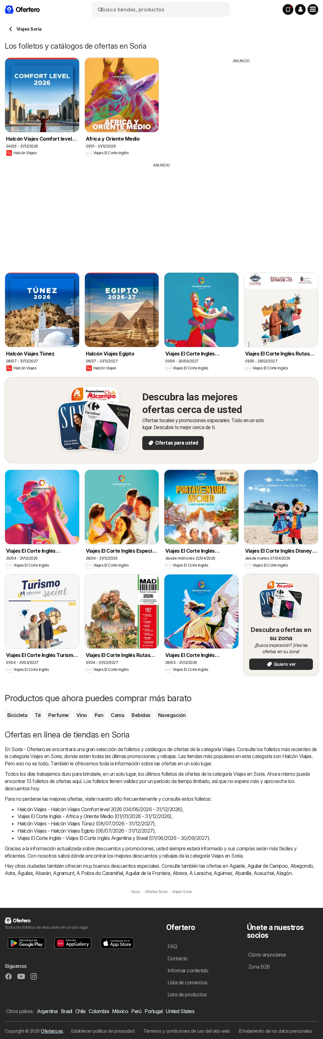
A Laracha (200, 873)
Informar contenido (187, 970)
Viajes (228, 749)
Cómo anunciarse (267, 954)
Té (38, 715)
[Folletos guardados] (288, 9)
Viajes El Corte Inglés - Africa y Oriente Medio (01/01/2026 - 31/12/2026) (94, 816)
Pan (99, 715)
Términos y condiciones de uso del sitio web (186, 1031)
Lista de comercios (187, 982)
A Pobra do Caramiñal (99, 873)
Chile (80, 1011)
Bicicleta (17, 715)
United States (180, 1011)
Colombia (99, 1011)
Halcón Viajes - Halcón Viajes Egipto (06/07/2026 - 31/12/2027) (86, 831)
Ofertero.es (52, 1031)
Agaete (237, 866)
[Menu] (313, 9)
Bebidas (141, 715)
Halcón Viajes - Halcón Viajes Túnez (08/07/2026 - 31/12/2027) (86, 823)
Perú (136, 1011)
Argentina (47, 1011)
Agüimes (223, 873)
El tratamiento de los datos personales (275, 1031)
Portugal (153, 1011)
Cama (117, 715)
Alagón (283, 873)
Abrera (180, 873)
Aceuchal (264, 873)
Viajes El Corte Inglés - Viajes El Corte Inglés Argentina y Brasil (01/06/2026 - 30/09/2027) (113, 838)
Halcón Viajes (296, 756)
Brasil (66, 1011)
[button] (300, 9)
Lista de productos (187, 994)
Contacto (177, 958)
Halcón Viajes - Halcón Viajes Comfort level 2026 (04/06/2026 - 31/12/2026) (99, 809)
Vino (81, 715)
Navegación (172, 715)
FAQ (172, 946)
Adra (10, 873)
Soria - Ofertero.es (31, 749)
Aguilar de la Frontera (147, 873)
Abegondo (301, 866)
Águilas (25, 873)
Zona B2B (259, 966)
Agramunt (63, 873)
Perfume (58, 715)
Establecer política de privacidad (102, 1031)
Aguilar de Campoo (267, 866)
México (120, 1011)
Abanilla (243, 873)
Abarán (43, 873)
